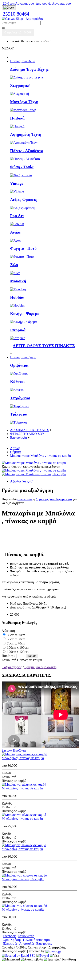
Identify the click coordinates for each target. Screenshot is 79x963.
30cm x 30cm (15, 635)
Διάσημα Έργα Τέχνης (29, 69)
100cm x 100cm (17, 647)
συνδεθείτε (24, 499)
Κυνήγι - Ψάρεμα (25, 313)
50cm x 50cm (15, 639)
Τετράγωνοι (20, 398)
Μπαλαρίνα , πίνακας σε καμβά (23, 879)
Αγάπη (15, 232)
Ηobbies (17, 297)
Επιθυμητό (9, 660)
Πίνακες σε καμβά (29, 660)
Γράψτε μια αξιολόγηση (40, 667)
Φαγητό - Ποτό (23, 248)
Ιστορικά (17, 330)
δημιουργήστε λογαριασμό (54, 499)
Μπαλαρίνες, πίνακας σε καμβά (23, 758)
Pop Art (17, 216)
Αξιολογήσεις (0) (21, 481)
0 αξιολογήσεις (12, 667)
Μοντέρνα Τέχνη (24, 102)
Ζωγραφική (20, 85)
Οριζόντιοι (19, 365)
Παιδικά (17, 118)
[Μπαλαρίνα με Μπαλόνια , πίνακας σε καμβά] (34, 463)
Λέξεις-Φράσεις (23, 199)
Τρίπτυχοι (18, 414)
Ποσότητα (8, 655)
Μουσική (18, 281)
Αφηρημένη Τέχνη (25, 134)
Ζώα (14, 265)
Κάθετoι (17, 381)
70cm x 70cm (15, 643)
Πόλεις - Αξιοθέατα (26, 151)
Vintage (16, 183)
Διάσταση (8, 630)
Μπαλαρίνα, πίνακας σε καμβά (22, 788)
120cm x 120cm (17, 652)
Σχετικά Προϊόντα (14, 750)
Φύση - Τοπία (21, 167)
